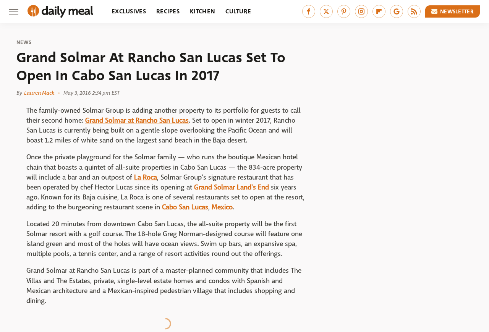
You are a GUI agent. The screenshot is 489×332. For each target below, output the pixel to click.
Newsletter (457, 11)
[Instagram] (361, 11)
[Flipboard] (378, 11)
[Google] (396, 11)
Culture (238, 11)
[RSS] (414, 11)
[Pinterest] (343, 11)
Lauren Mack (39, 92)
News (23, 42)
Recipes (168, 11)
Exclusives (129, 11)
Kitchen (202, 11)
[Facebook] (308, 11)
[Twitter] (326, 11)
